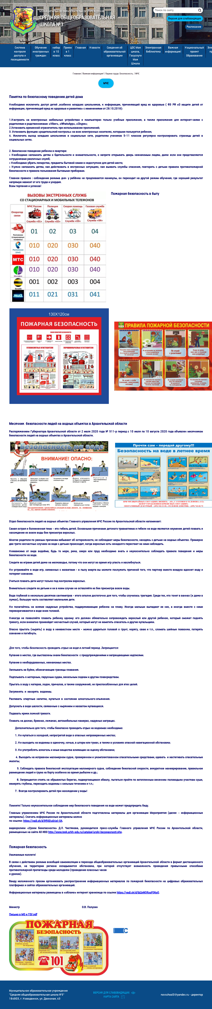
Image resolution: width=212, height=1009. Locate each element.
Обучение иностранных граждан (41, 51)
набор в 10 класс (56, 51)
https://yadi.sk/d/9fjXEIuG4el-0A (42, 821)
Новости (94, 47)
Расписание (194, 26)
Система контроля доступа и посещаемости (20, 53)
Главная (80, 47)
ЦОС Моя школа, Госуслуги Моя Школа (135, 55)
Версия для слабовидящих (184, 18)
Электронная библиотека (153, 49)
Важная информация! (173, 49)
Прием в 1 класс (68, 51)
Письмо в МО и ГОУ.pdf (23, 914)
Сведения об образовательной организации (115, 51)
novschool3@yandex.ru (175, 994)
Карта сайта (111, 996)
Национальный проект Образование (194, 51)
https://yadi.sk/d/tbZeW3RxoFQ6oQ (138, 892)
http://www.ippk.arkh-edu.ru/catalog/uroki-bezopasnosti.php (85, 832)
